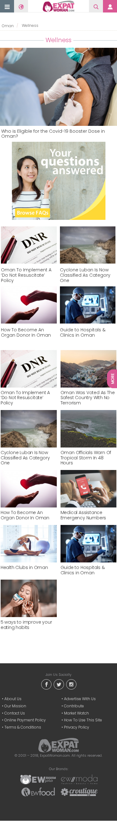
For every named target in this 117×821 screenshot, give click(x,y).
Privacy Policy (76, 727)
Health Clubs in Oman (24, 567)
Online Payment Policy (25, 720)
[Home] (58, 6)
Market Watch (76, 713)
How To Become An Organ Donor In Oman (26, 332)
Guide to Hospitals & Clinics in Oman (82, 332)
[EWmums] (38, 779)
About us (13, 698)
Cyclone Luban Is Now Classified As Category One (85, 275)
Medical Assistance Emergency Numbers (83, 515)
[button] (7, 6)
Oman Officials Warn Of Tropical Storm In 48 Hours (86, 458)
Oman (8, 25)
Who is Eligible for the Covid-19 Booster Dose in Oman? (53, 134)
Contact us (14, 713)
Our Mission (15, 706)
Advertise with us (80, 698)
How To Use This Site (83, 720)
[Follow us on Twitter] (58, 683)
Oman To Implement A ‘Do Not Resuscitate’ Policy (26, 275)
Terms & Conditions (22, 727)
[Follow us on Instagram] (71, 683)
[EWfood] (38, 791)
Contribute (74, 706)
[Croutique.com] (79, 791)
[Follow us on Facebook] (46, 683)
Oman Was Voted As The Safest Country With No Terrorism (88, 398)
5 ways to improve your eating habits (26, 625)
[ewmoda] (79, 779)
